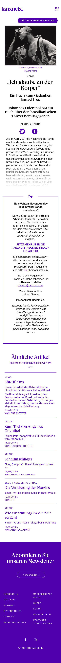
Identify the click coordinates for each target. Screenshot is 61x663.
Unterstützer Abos (42, 596)
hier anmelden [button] (31, 575)
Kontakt (9, 605)
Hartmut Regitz (21, 446)
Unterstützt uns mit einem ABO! (39, 21)
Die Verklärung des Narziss (27, 488)
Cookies (9, 617)
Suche (37, 603)
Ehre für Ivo (14, 382)
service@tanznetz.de (30, 285)
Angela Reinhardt (22, 474)
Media (30, 76)
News (8, 377)
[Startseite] (13, 8)
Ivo (30, 367)
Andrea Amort (20, 530)
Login (37, 609)
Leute (8, 422)
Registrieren (42, 615)
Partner (9, 600)
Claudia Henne (30, 124)
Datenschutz (13, 611)
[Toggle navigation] (56, 9)
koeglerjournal (25, 483)
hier (26, 270)
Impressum (11, 594)
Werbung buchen (15, 622)
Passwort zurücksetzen (42, 622)
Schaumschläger (18, 460)
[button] (22, 131)
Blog (8, 483)
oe (12, 500)
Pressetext (18, 413)
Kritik (9, 454)
